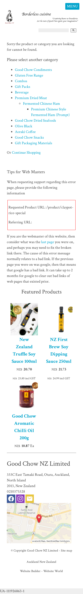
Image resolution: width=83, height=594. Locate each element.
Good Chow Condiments (33, 69)
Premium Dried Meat (31, 98)
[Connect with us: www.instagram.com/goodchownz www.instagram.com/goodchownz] (20, 499)
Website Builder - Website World (41, 571)
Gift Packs (22, 86)
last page (47, 242)
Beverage (22, 92)
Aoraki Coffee (25, 131)
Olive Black (23, 126)
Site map (66, 550)
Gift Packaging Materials (33, 143)
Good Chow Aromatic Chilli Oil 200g (24, 427)
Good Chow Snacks (29, 137)
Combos (21, 81)
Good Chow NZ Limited (42, 550)
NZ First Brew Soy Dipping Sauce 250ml (59, 350)
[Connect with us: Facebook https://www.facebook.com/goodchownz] (11, 499)
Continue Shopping (26, 152)
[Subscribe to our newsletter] (29, 499)
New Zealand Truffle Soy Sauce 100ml (24, 350)
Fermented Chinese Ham (41, 103)
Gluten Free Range (29, 75)
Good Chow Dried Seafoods (35, 120)
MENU (72, 6)
